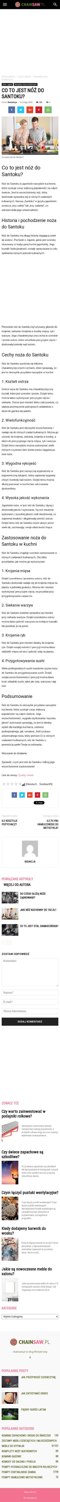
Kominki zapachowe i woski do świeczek (26, 1435)
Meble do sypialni (13, 1446)
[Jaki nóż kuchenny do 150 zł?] (10, 914)
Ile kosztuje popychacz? (9, 822)
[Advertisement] (30, 41)
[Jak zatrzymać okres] (10, 1398)
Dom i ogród (7, 84)
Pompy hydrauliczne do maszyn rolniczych (29, 1466)
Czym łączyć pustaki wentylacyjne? (30, 1192)
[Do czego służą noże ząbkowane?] (10, 897)
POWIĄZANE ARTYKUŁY (17, 879)
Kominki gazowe (11, 1456)
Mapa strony (30, 1492)
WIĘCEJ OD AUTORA (17, 885)
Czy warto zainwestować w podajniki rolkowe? (24, 1113)
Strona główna (8, 76)
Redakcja (12, 102)
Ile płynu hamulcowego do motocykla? (47, 824)
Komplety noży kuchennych (25, 84)
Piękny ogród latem (33, 1409)
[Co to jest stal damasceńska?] (10, 930)
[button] (55, 4)
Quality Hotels (26, 775)
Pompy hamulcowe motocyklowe (22, 1477)
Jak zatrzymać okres (34, 1393)
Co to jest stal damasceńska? (39, 926)
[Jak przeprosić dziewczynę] (10, 1382)
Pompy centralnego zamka (19, 1472)
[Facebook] (30, 1357)
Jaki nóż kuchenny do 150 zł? (38, 910)
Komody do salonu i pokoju (19, 1461)
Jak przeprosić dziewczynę (38, 1377)
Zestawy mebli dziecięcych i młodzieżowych (29, 1440)
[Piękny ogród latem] (10, 1414)
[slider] (12, 784)
